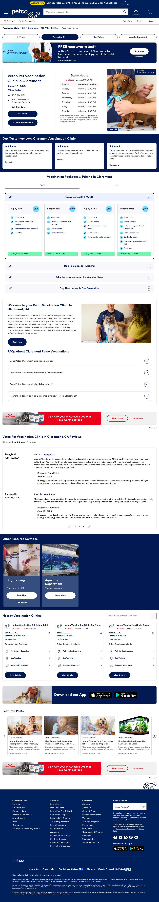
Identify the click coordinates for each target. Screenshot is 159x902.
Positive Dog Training (60, 818)
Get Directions (18, 107)
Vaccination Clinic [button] (60, 37)
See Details (139, 56)
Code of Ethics (89, 811)
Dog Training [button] (99, 37)
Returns (16, 804)
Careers (86, 804)
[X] (120, 837)
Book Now (22, 114)
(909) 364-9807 (115, 639)
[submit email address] (143, 806)
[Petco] (25, 12)
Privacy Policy (49, 869)
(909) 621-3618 (10, 639)
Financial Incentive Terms (125, 829)
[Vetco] (18, 860)
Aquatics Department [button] (138, 37)
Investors (86, 836)
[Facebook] (115, 837)
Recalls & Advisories (22, 815)
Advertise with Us (90, 843)
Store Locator (19, 818)
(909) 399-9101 (18, 95)
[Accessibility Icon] (127, 869)
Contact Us (17, 825)
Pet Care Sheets (58, 839)
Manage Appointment (23, 123)
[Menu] (6, 11)
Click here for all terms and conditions (99, 892)
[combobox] (132, 616)
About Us (86, 808)
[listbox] (79, 486)
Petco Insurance (58, 825)
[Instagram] (131, 837)
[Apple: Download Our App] (120, 848)
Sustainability (88, 839)
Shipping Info (18, 808)
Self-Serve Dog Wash (60, 815)
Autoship (54, 832)
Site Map (90, 869)
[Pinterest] (126, 837)
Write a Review (14, 90)
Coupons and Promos (92, 832)
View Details (15, 675)
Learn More (22, 603)
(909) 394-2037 (63, 639)
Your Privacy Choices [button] (68, 869)
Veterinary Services (59, 822)
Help (14, 822)
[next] (89, 526)
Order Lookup (19, 811)
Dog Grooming (57, 808)
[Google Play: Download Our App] (136, 848)
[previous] (69, 526)
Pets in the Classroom (60, 846)
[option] (79, 486)
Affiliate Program (90, 822)
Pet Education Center (60, 836)
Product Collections (59, 843)
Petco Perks (56, 804)
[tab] (42, 186)
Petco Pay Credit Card (61, 811)
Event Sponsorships (91, 815)
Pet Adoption (56, 829)
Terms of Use (130, 827)
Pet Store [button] (21, 37)
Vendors (86, 818)
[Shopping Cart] (150, 12)
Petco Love (87, 825)
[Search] (124, 11)
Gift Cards (87, 829)
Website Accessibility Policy (26, 829)
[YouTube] (136, 837)
